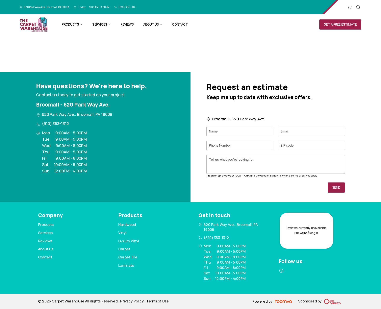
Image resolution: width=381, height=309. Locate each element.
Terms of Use (157, 301)
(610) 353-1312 (126, 7)
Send (336, 187)
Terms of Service (300, 175)
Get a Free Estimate (340, 24)
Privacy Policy (277, 175)
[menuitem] (72, 24)
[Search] (358, 7)
